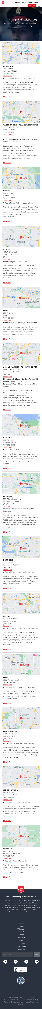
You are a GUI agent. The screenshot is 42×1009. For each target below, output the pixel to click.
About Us (21, 932)
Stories (21, 923)
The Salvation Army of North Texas (27, 2)
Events (21, 926)
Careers (21, 941)
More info (7, 97)
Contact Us (21, 938)
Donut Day (21, 949)
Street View (7, 76)
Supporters (21, 943)
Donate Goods (21, 946)
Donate (32, 5)
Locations (21, 935)
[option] (21, 23)
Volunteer (21, 929)
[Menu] (38, 5)
